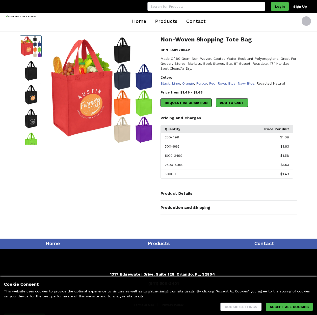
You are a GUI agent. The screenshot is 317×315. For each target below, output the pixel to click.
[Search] (261, 6)
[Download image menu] (150, 41)
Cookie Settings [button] (241, 307)
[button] (228, 118)
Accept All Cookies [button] (289, 307)
